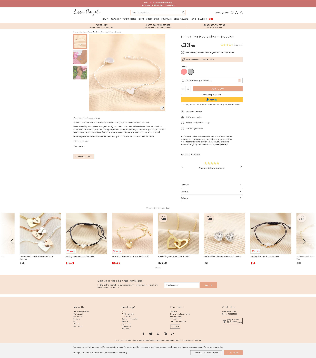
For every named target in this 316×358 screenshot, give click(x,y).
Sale (211, 19)
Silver (191, 71)
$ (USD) (174, 327)
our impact (77, 326)
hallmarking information (180, 314)
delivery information (130, 319)
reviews (76, 319)
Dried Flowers (181, 19)
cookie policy (175, 319)
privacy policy (175, 316)
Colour (184, 66)
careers (76, 324)
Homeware (166, 19)
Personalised (129, 19)
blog (75, 321)
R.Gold (184, 71)
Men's (193, 19)
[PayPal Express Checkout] (212, 99)
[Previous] (182, 166)
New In (105, 19)
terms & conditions (178, 321)
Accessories (152, 19)
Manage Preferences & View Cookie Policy (91, 352)
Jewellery (116, 19)
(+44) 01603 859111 (229, 314)
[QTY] (189, 89)
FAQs (124, 311)
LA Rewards (126, 326)
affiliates (173, 311)
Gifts (141, 19)
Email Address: (172, 285)
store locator (78, 314)
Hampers (202, 19)
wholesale (126, 329)
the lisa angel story (81, 311)
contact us (126, 316)
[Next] (241, 166)
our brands (77, 316)
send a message (229, 311)
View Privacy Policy (119, 352)
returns (125, 321)
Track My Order (221, 12)
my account (126, 324)
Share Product (85, 156)
